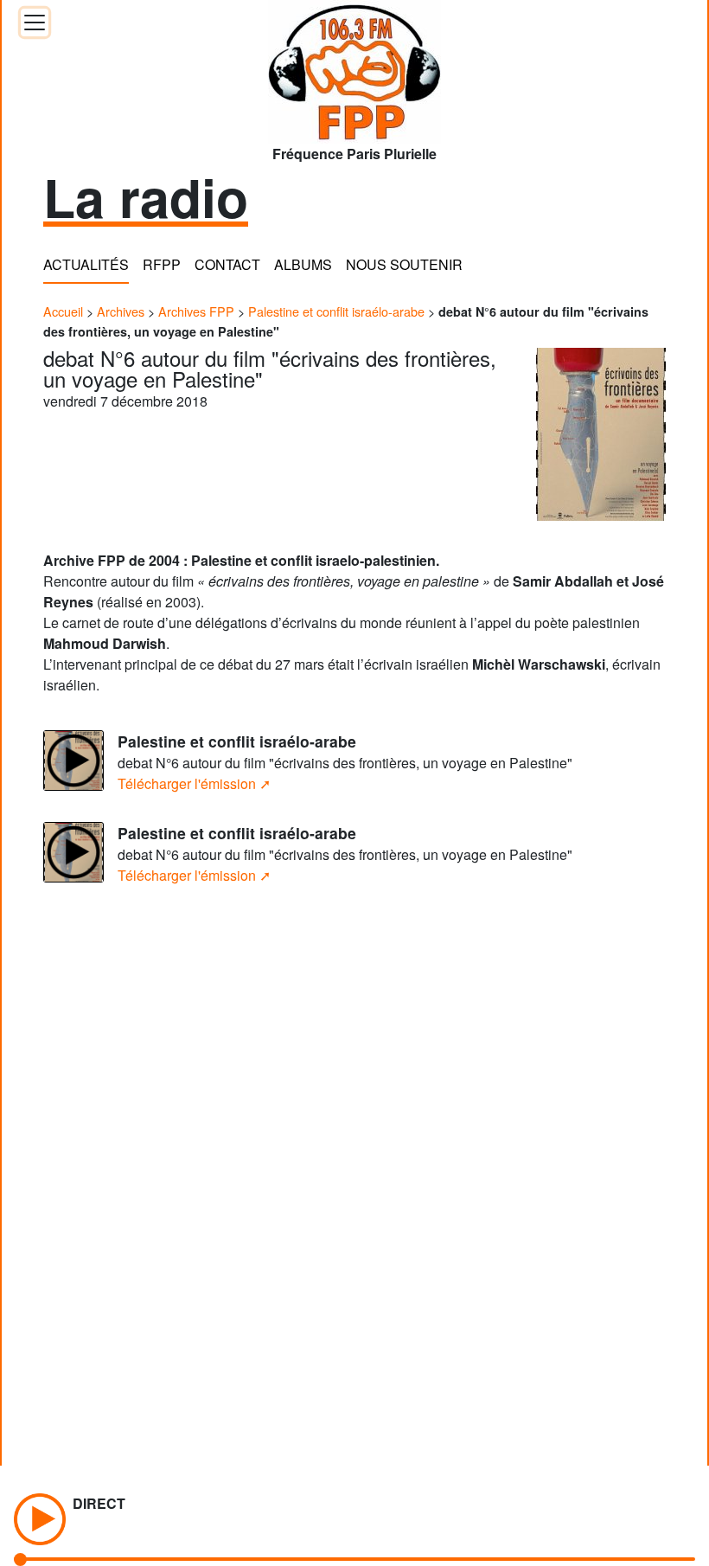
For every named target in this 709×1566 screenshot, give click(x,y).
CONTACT (227, 264)
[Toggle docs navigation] (34, 22)
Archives (120, 311)
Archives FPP (196, 311)
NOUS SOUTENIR (404, 264)
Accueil (63, 311)
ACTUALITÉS (86, 264)
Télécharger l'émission (187, 783)
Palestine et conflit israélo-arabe (336, 311)
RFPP (162, 264)
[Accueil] (354, 67)
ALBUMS (303, 264)
